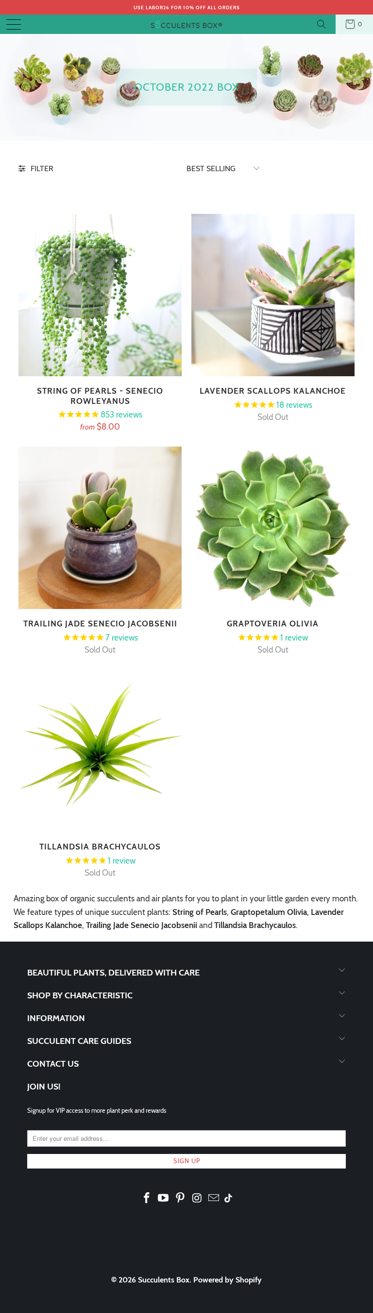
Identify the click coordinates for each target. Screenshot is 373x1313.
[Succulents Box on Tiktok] (228, 1199)
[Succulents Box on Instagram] (197, 1198)
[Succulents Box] (186, 24)
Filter (42, 168)
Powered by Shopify (227, 1279)
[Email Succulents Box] (214, 1198)
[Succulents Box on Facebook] (146, 1198)
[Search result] (322, 24)
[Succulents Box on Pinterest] (180, 1198)
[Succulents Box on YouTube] (163, 1198)
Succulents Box (163, 1279)
